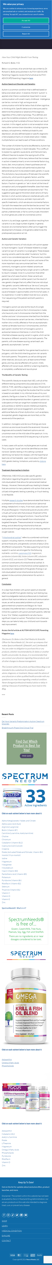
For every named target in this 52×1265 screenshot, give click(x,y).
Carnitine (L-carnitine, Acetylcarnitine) (17, 833)
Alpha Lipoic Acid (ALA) (11, 824)
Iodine (4, 858)
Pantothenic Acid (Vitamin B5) (14, 874)
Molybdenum (7, 868)
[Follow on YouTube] (26, 1215)
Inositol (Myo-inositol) (11, 855)
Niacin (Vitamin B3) (10, 871)
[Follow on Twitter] (17, 1215)
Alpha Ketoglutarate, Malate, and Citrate (19, 820)
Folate (4, 1140)
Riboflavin (6, 1159)
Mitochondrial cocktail (11, 537)
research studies (16, 500)
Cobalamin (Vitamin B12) (12, 842)
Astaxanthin (7, 1059)
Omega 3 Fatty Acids (10, 1062)
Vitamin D (6, 896)
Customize (26, 27)
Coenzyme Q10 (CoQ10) (12, 846)
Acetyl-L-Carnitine (9, 1137)
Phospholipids (8, 1066)
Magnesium (7, 861)
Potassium (6, 877)
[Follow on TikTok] (13, 1215)
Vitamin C (6, 893)
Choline (5, 836)
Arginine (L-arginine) (10, 827)
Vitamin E (6, 899)
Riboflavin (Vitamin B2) (11, 883)
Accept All (26, 20)
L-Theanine (6, 1143)
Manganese (6, 864)
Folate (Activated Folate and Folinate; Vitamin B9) (22, 852)
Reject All (26, 34)
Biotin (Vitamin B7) (10, 830)
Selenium (5, 886)
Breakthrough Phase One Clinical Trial (17, 727)
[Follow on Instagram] (8, 1215)
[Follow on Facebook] (4, 1215)
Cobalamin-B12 (8, 1134)
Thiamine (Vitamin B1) (11, 890)
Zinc (3, 902)
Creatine (5, 849)
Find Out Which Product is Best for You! (26, 745)
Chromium (6, 839)
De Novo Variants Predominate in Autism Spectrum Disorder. (23, 722)
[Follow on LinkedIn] (21, 1215)
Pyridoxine (6, 1156)
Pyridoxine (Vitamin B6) (12, 880)
